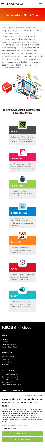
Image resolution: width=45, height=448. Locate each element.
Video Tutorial (7, 362)
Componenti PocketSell (10, 377)
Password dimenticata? (10, 347)
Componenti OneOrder (10, 379)
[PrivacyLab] (14, 428)
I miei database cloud (9, 344)
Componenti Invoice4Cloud (11, 385)
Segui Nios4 (6, 364)
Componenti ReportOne (10, 374)
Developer (5, 359)
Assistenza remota (8, 357)
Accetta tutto (22, 434)
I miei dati (5, 339)
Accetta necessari (22, 439)
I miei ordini (6, 342)
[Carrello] (40, 4)
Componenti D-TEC (8, 382)
